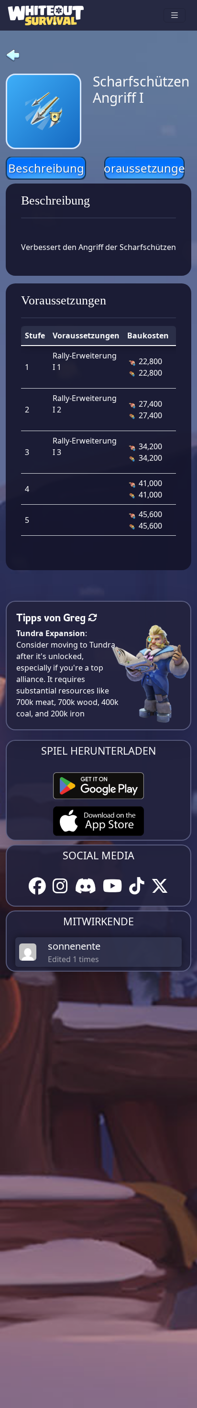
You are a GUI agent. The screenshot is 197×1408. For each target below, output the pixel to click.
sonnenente (74, 946)
